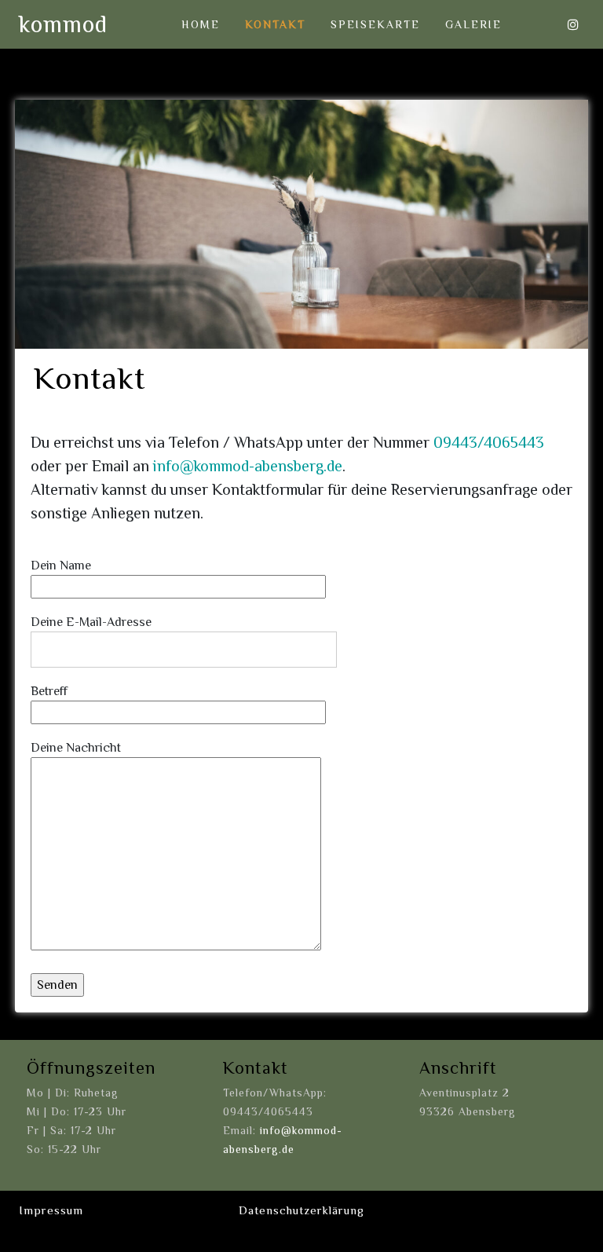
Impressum (51, 1210)
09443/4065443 (488, 442)
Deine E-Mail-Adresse (91, 622)
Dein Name (61, 565)
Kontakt (275, 24)
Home (200, 24)
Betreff (49, 691)
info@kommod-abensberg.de (247, 465)
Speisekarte (375, 24)
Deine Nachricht (76, 748)
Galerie (473, 24)
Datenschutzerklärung (301, 1210)
